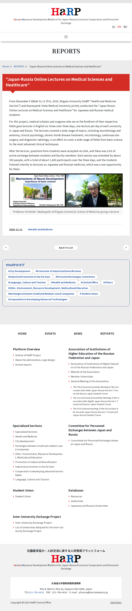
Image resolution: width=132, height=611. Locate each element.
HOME (22, 333)
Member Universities (82, 376)
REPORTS (19, 66)
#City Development (19, 271)
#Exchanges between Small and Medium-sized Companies (41, 293)
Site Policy (116, 602)
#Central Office (89, 282)
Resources (76, 496)
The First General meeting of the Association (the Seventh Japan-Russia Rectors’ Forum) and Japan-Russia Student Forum (95, 412)
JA (113, 27)
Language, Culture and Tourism (32, 479)
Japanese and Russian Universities (89, 505)
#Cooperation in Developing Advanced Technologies (37, 299)
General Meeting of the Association (90, 381)
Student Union (23, 496)
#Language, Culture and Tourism (27, 282)
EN (119, 27)
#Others (108, 282)
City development (24, 441)
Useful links (77, 501)
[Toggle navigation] (66, 36)
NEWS (78, 333)
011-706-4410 (36, 592)
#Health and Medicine (40, 229)
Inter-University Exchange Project (33, 522)
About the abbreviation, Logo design (35, 359)
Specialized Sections (26, 431)
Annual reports (23, 364)
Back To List (66, 247)
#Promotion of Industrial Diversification (58, 271)
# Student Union (89, 293)
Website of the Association (85, 371)
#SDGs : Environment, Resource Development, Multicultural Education (48, 288)
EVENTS (50, 333)
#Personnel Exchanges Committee (75, 276)
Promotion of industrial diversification (36, 462)
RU (125, 27)
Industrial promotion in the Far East (34, 466)
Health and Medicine (26, 436)
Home (5, 66)
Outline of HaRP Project (28, 355)
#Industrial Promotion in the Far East (29, 276)
